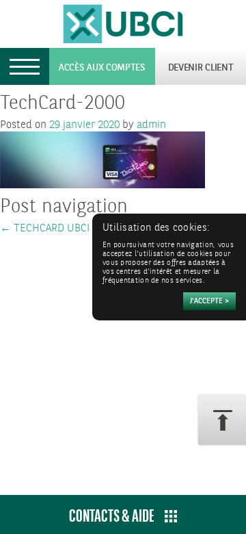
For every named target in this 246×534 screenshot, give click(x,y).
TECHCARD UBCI (45, 228)
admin (151, 125)
